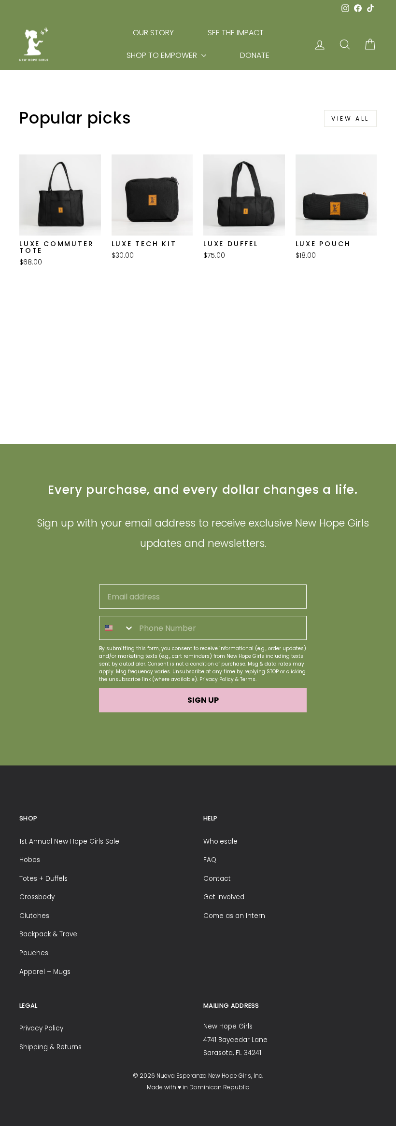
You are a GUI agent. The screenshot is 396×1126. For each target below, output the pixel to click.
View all (350, 118)
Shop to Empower (163, 55)
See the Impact (236, 32)
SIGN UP (203, 700)
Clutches (34, 915)
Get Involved (223, 897)
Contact (217, 878)
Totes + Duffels (43, 878)
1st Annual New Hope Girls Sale (69, 841)
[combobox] (116, 627)
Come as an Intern (234, 915)
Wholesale (220, 841)
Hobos (29, 859)
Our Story (153, 32)
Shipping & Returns (50, 1047)
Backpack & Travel (49, 934)
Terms (247, 679)
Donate (254, 55)
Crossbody (37, 897)
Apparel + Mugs (45, 971)
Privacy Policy (216, 679)
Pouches (33, 953)
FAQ (209, 859)
